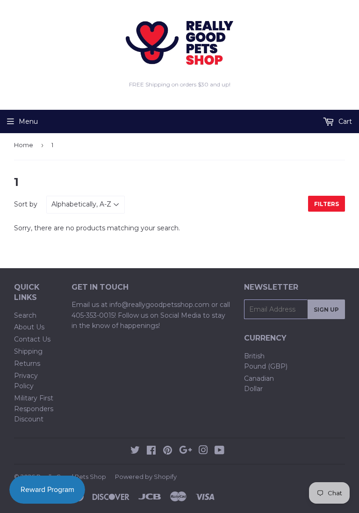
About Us (29, 327)
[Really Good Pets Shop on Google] (185, 451)
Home (23, 145)
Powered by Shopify (146, 476)
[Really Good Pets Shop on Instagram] (203, 451)
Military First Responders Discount (33, 408)
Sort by (25, 204)
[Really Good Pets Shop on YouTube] (219, 451)
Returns (27, 363)
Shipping (28, 351)
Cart (344, 121)
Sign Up (326, 309)
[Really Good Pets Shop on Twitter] (135, 451)
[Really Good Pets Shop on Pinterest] (167, 451)
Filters (326, 203)
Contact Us (32, 339)
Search (25, 315)
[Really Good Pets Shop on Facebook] (151, 451)
